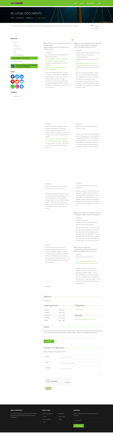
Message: (48, 367)
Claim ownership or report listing (21, 58)
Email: (47, 362)
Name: (47, 356)
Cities (82, 3)
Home (75, 3)
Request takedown (18, 61)
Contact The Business (18, 55)
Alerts (14, 52)
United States (19, 18)
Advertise (61, 413)
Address (15, 43)
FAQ (44, 422)
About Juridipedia (48, 413)
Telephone (16, 46)
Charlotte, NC (29, 18)
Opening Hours (17, 49)
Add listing (62, 416)
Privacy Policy (46, 419)
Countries (91, 3)
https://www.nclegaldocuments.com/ (85, 319)
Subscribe (49, 341)
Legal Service (16, 96)
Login (99, 3)
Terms (44, 416)
